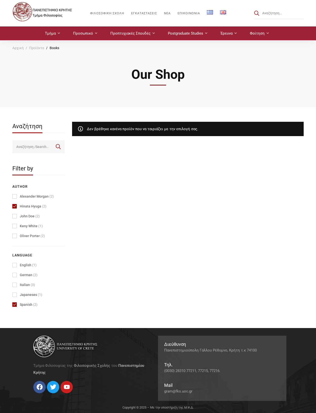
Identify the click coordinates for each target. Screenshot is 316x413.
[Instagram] (43, 395)
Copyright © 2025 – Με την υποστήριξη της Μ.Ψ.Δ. (158, 407)
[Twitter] (38, 395)
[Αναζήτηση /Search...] (279, 13)
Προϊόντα (36, 48)
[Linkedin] (48, 395)
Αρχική (18, 48)
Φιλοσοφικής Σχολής (92, 365)
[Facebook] (33, 395)
